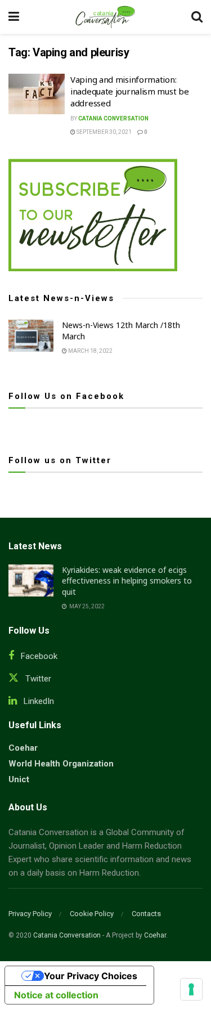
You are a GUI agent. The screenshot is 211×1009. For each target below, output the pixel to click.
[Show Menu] (13, 17)
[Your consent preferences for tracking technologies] (191, 989)
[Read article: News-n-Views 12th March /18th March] (30, 336)
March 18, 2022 (90, 351)
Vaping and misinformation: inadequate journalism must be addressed (129, 91)
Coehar (23, 748)
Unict (18, 779)
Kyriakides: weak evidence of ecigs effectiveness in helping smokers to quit (127, 580)
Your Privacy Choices (90, 975)
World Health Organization (61, 764)
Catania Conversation (113, 118)
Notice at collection (56, 995)
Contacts (146, 913)
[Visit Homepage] (104, 17)
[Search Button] (197, 17)
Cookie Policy (92, 913)
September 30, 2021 (103, 132)
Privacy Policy (30, 913)
